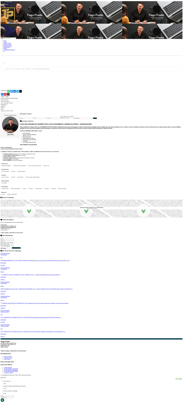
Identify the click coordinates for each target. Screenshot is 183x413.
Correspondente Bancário (12, 34)
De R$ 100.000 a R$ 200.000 (10, 368)
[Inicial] (8, 21)
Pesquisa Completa (10, 30)
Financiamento (9, 31)
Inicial (5, 25)
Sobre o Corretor (10, 28)
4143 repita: (76, 118)
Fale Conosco (7, 359)
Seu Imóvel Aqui (10, 29)
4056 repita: (3, 248)
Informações (6, 26)
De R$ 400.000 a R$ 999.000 (10, 371)
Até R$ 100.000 (7, 367)
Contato (5, 35)
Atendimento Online (9, 3)
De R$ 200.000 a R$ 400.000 (10, 370)
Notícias (8, 33)
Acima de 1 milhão (8, 372)
